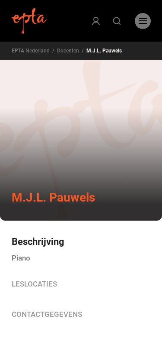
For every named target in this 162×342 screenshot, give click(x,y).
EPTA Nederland (31, 51)
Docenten (68, 51)
